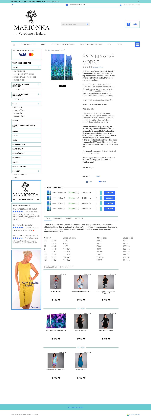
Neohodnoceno (98, 67)
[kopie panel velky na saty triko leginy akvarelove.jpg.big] (49, 192)
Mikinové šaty (19, 116)
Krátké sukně (19, 80)
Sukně (43, 45)
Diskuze (68, 218)
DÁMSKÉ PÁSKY (18, 153)
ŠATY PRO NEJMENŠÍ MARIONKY (91, 45)
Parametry (58, 218)
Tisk (90, 182)
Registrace (136, 5)
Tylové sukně (19, 89)
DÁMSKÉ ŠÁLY (17, 149)
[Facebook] (12, 5)
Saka (14, 140)
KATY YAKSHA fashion (75, 407)
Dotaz (103, 182)
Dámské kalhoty (19, 144)
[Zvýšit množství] (101, 192)
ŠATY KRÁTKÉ (18, 107)
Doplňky (16, 171)
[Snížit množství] (101, 194)
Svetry (15, 136)
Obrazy (16, 177)
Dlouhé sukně (19, 71)
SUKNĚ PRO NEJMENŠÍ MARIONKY (63, 45)
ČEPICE (15, 162)
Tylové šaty (18, 99)
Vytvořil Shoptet (134, 414)
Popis (48, 218)
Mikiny (15, 131)
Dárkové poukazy (20, 175)
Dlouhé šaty (19, 113)
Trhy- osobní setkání (28, 45)
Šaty (109, 45)
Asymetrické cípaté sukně (24, 74)
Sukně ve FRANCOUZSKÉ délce (25, 77)
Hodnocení (79, 218)
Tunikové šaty (19, 110)
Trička (119, 45)
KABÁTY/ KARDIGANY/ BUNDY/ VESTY (24, 126)
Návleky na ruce (19, 167)
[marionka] (32, 22)
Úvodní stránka (14, 45)
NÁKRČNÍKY (17, 158)
